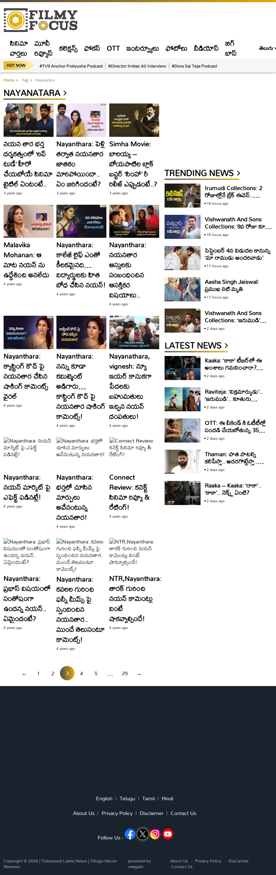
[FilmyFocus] (44, 20)
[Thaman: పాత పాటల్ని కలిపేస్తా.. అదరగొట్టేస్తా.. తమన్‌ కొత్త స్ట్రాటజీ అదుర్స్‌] (183, 462)
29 (125, 673)
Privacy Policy (117, 813)
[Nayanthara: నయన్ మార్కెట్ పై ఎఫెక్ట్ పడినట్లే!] (29, 453)
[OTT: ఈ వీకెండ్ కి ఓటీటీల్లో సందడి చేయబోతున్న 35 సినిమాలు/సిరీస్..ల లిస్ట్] (183, 430)
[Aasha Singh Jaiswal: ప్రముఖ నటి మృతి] (183, 289)
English (104, 798)
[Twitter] (142, 834)
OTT (113, 48)
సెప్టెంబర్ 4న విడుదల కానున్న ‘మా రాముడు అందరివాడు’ (238, 253)
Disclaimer (152, 813)
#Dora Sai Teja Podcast (194, 65)
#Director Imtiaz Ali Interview (137, 65)
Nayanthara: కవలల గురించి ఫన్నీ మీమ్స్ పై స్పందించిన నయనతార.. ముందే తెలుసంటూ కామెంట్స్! (80, 609)
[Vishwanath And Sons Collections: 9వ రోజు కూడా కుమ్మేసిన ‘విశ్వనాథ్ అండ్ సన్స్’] (183, 227)
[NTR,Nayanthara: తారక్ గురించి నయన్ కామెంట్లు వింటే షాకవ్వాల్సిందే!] (134, 554)
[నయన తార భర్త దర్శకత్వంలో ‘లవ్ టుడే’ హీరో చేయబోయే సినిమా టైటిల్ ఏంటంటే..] (29, 120)
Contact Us (183, 813)
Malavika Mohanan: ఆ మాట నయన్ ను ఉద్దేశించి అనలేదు (26, 259)
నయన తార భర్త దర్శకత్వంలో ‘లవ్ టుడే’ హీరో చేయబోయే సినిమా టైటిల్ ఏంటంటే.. (28, 163)
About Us (84, 813)
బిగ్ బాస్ (231, 48)
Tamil (148, 798)
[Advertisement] (218, 121)
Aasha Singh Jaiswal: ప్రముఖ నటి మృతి (232, 285)
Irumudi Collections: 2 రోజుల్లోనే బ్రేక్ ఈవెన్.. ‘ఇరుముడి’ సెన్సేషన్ (233, 195)
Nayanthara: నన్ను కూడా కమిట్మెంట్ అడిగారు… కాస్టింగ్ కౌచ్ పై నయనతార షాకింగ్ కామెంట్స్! (80, 386)
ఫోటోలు (177, 48)
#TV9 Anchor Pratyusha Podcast (71, 65)
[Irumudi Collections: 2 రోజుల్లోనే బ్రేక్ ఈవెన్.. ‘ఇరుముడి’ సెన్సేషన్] (183, 196)
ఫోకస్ (92, 48)
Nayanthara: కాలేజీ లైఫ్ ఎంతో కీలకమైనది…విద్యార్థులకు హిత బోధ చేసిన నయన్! (81, 264)
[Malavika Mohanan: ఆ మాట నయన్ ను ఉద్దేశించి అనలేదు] (29, 221)
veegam (135, 866)
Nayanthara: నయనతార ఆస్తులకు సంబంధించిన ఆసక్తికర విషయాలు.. (127, 269)
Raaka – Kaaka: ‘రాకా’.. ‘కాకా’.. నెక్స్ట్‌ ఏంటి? (233, 488)
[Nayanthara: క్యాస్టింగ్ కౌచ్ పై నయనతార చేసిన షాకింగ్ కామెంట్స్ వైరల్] (29, 332)
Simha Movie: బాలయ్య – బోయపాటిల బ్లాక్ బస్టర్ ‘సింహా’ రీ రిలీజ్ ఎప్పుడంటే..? (133, 163)
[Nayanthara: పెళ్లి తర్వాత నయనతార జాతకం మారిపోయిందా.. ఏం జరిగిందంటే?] (81, 120)
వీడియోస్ (206, 48)
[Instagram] (155, 834)
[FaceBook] (130, 834)
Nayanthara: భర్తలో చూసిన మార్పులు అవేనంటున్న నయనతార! (74, 497)
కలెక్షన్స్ (68, 48)
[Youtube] (167, 834)
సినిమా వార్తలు (19, 48)
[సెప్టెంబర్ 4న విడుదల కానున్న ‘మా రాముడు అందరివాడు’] (183, 258)
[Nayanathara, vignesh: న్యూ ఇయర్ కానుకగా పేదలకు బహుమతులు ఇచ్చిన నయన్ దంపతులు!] (134, 332)
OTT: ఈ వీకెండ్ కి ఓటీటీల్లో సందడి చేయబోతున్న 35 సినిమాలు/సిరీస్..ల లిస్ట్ (235, 430)
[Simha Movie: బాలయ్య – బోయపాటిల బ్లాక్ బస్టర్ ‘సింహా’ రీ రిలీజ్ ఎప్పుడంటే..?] (134, 120)
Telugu (127, 798)
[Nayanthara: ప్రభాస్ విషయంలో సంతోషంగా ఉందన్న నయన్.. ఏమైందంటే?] (29, 554)
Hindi (167, 798)
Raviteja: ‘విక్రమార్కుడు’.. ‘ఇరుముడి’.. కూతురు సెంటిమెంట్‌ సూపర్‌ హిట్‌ (234, 398)
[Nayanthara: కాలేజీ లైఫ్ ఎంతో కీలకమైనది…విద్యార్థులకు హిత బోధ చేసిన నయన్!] (81, 221)
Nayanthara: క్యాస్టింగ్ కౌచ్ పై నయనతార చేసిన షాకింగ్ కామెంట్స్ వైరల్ (26, 376)
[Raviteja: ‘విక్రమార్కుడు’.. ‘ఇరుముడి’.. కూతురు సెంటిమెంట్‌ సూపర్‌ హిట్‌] (183, 399)
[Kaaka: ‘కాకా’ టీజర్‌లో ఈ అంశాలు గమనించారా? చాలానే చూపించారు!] (183, 368)
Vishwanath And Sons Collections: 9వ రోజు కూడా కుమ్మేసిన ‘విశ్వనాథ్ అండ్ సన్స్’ (238, 226)
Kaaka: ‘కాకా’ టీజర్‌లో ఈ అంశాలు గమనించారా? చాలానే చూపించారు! (233, 367)
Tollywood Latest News (64, 860)
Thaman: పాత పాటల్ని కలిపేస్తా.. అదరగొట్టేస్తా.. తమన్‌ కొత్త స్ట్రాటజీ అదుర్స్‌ (233, 461)
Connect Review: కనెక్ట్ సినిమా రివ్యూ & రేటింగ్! (129, 492)
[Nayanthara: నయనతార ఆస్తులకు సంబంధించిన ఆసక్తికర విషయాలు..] (134, 221)
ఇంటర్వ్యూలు (142, 48)
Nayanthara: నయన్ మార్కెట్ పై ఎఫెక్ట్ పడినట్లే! (27, 487)
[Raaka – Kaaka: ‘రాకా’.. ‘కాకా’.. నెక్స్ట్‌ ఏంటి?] (183, 493)
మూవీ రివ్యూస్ (43, 48)
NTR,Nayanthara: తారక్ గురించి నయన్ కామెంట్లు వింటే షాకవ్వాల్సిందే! (135, 598)
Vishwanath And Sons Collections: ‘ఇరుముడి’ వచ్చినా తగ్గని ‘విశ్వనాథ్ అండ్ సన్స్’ (236, 323)
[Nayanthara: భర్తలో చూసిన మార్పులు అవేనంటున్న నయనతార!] (81, 453)
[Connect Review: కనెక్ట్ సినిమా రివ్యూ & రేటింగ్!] (134, 453)
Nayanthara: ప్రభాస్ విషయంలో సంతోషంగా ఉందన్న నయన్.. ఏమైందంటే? (27, 598)
